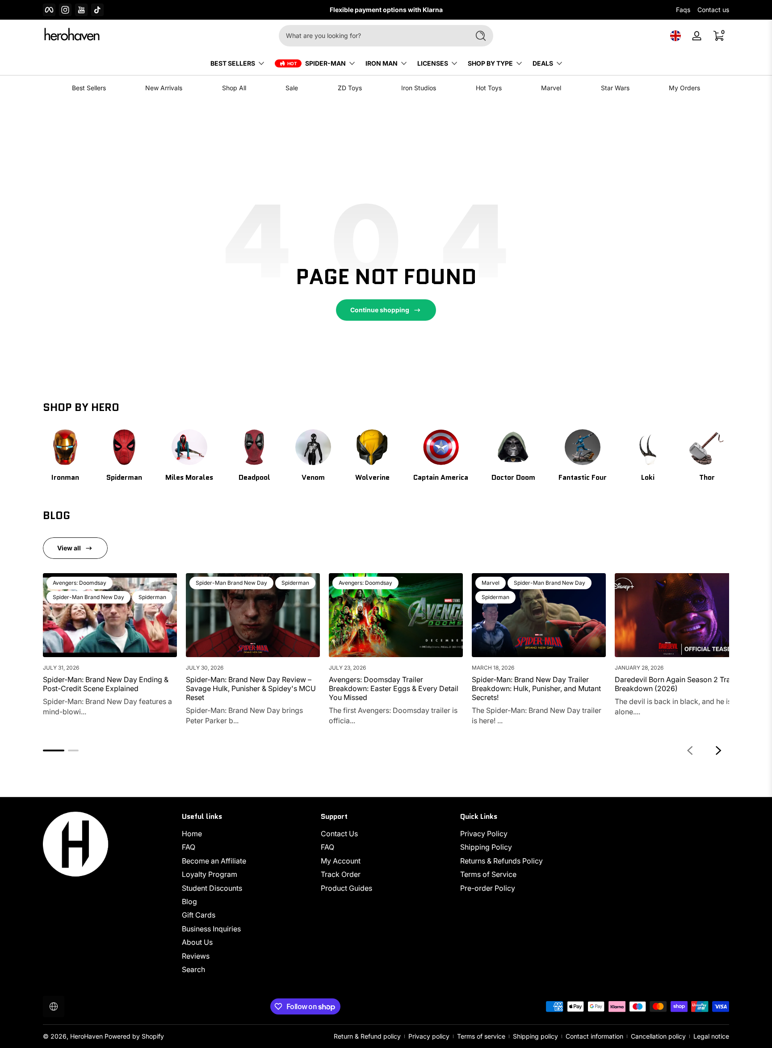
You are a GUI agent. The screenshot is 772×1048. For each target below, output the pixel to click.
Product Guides (346, 888)
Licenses (432, 63)
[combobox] (372, 35)
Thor (707, 477)
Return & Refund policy (367, 1036)
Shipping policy (535, 1036)
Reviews (196, 956)
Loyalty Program (209, 874)
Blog (189, 901)
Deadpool (254, 477)
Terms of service (481, 1036)
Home (192, 833)
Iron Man (381, 63)
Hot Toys (489, 88)
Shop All (234, 88)
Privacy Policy (484, 833)
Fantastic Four (582, 477)
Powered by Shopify (134, 1036)
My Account (341, 860)
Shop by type (490, 63)
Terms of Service (488, 874)
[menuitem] (247, 833)
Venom (313, 477)
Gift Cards (198, 914)
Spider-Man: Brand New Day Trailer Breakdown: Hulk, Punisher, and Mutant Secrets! (536, 688)
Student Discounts (212, 888)
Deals (543, 63)
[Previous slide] (690, 750)
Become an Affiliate (214, 860)
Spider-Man (325, 63)
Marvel (551, 88)
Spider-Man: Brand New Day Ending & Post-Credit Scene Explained (105, 684)
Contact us (713, 9)
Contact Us (339, 833)
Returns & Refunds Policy (501, 860)
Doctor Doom (513, 477)
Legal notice (711, 1036)
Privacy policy (428, 1036)
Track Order (341, 874)
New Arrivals (163, 88)
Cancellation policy (658, 1036)
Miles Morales (189, 477)
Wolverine (372, 477)
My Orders (684, 88)
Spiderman (124, 477)
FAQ (188, 847)
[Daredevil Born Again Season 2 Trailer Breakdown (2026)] (682, 615)
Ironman (65, 477)
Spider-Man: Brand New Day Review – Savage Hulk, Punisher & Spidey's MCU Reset (251, 688)
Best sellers (232, 63)
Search (193, 969)
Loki (648, 477)
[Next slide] (718, 750)
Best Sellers (89, 88)
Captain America (440, 477)
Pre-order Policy (487, 888)
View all (69, 548)
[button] (675, 35)
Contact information (594, 1036)
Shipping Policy (486, 847)
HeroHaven (86, 1036)
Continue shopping (379, 310)
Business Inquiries (211, 928)
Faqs (683, 9)
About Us (197, 942)
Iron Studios (418, 88)
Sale (291, 88)
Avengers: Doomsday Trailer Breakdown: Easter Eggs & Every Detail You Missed (393, 688)
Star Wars (615, 88)
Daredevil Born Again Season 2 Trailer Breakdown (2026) (678, 684)
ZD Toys (350, 88)
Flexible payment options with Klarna (386, 9)
